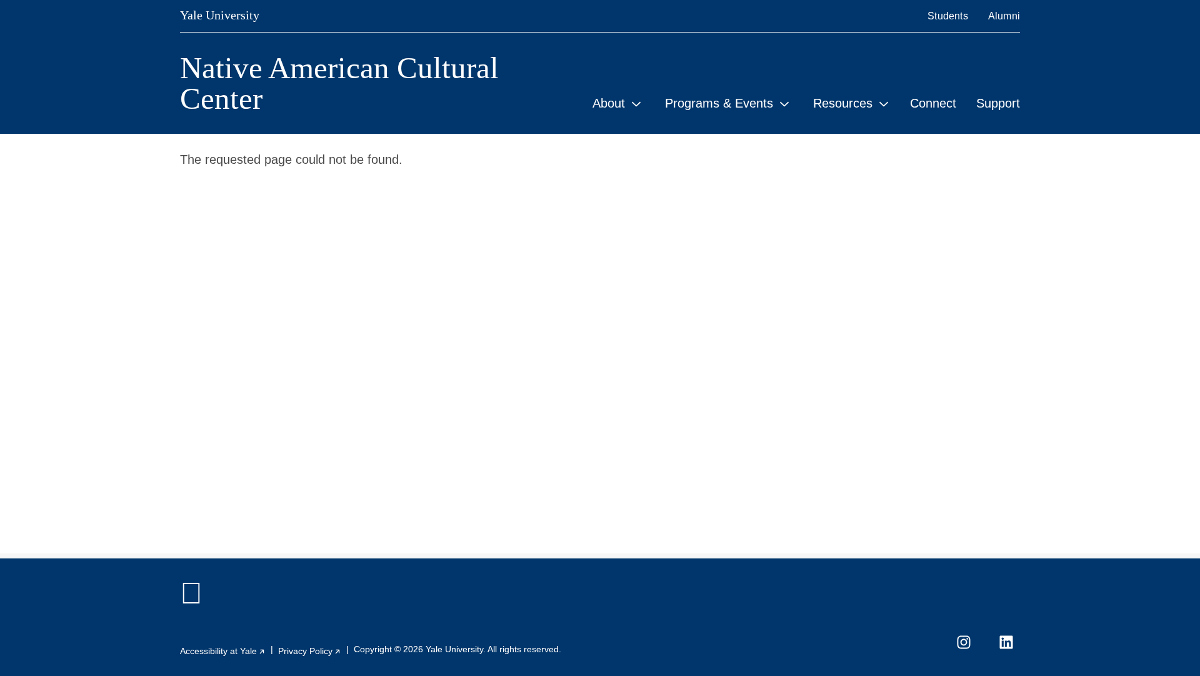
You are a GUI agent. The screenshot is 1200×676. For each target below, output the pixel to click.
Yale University (219, 15)
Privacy (309, 651)
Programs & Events (719, 103)
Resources (842, 103)
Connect (933, 103)
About (608, 103)
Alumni (1004, 16)
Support (998, 103)
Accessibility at (223, 651)
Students (948, 16)
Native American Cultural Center (339, 83)
